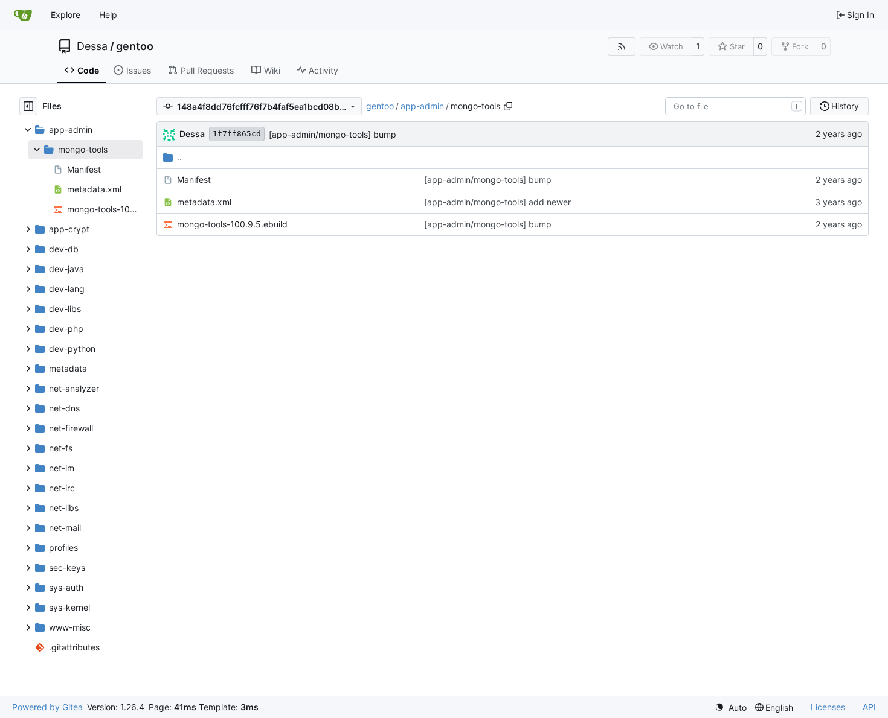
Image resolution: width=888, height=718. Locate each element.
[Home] (23, 15)
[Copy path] (508, 106)
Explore (65, 15)
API (869, 707)
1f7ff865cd (237, 133)
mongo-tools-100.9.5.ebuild (232, 224)
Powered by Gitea (47, 707)
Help (108, 15)
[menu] (731, 707)
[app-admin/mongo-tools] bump (332, 134)
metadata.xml (204, 202)
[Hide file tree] (28, 106)
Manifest (194, 179)
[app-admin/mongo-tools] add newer (497, 202)
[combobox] (735, 106)
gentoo (134, 46)
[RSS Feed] (621, 46)
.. (179, 157)
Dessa (92, 46)
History (845, 106)
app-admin (422, 106)
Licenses (828, 707)
